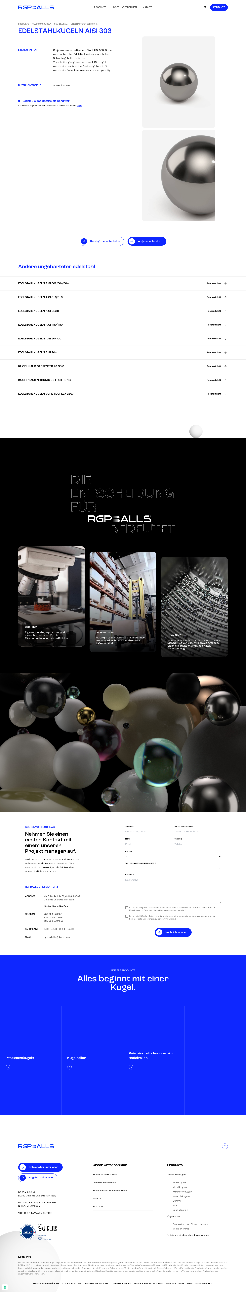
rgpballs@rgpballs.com (57, 937)
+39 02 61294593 (53, 921)
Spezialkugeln (180, 1210)
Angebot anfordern (41, 1178)
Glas (175, 1205)
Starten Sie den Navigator (56, 906)
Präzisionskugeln (41, 24)
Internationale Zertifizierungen (110, 1191)
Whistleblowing (175, 1284)
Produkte (100, 7)
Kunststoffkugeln (182, 1192)
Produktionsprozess (104, 1183)
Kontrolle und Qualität (105, 1175)
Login (79, 106)
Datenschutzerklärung (46, 1284)
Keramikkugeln (181, 1196)
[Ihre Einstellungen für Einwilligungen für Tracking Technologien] (5, 1287)
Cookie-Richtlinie (71, 1284)
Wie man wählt (181, 1229)
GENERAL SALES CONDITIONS (148, 1284)
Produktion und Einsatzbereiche (190, 1224)
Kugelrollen (173, 1216)
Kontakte (219, 7)
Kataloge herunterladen (43, 1167)
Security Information (96, 1284)
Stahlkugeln (61, 24)
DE (205, 7)
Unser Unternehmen (124, 7)
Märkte (147, 7)
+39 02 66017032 (53, 918)
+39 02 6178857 (53, 914)
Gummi (177, 1201)
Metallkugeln (180, 1187)
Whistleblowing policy (200, 1284)
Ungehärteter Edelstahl (84, 24)
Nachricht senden (176, 932)
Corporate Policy (121, 1284)
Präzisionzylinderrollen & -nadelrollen (188, 1235)
